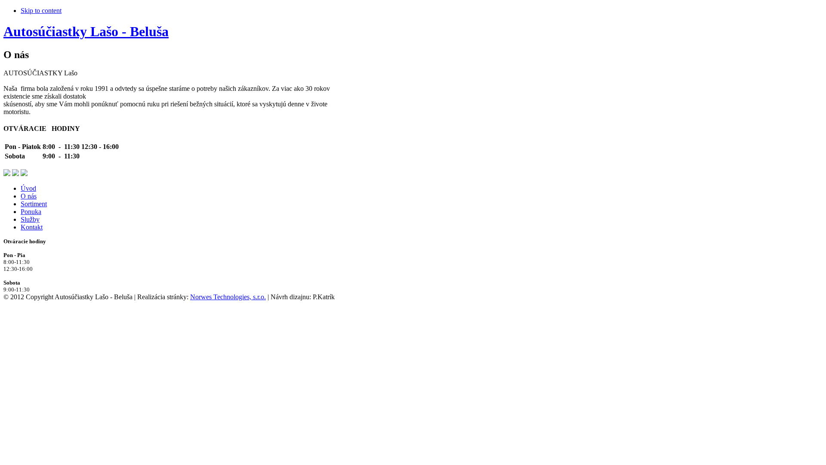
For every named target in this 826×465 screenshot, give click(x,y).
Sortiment (34, 204)
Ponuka (31, 211)
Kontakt (32, 227)
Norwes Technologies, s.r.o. (228, 297)
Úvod (28, 188)
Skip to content (41, 10)
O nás (29, 196)
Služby (30, 219)
